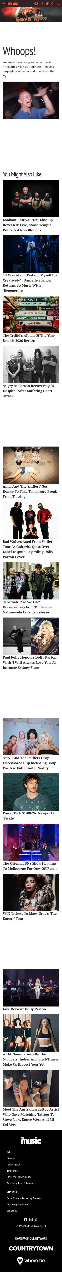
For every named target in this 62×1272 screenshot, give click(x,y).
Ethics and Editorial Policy (19, 1176)
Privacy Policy (13, 1164)
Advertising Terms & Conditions (21, 1183)
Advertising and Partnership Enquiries (24, 1198)
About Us (11, 1158)
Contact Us (12, 1210)
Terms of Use (13, 1170)
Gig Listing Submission (17, 1204)
